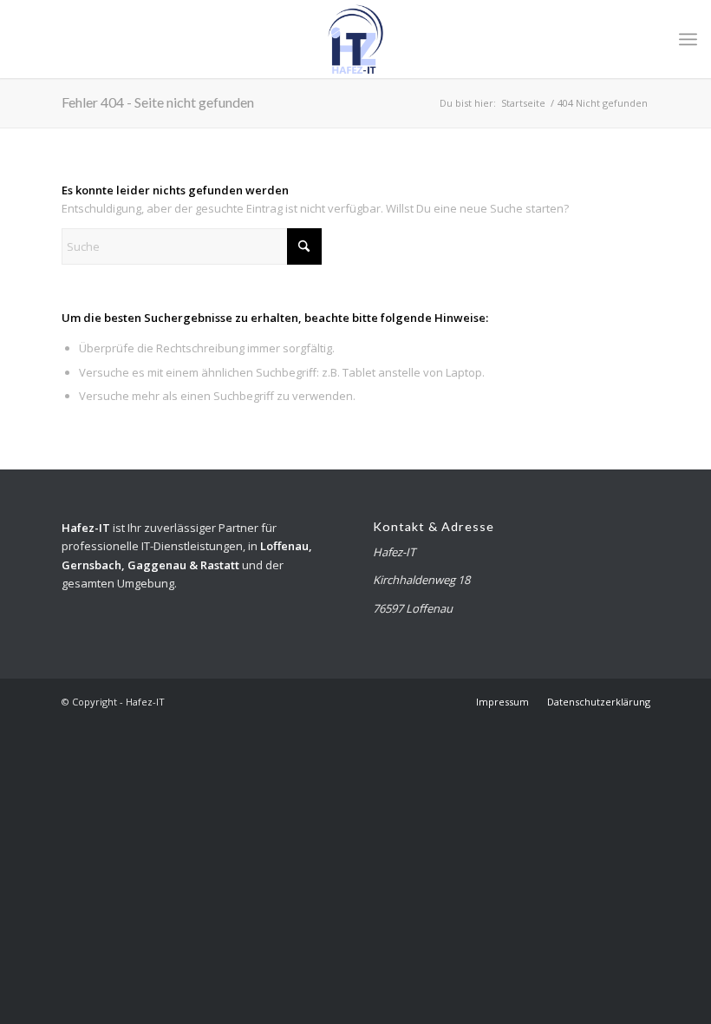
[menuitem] (688, 39)
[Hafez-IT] (355, 39)
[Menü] (688, 39)
